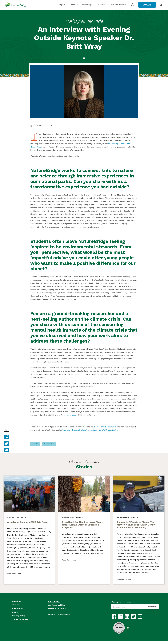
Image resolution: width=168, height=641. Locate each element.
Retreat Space (88, 5)
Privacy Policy (18, 616)
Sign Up (152, 607)
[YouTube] (140, 616)
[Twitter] (133, 616)
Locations (74, 5)
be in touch (72, 415)
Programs (62, 5)
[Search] (161, 4)
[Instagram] (120, 616)
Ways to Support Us (118, 5)
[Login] (132, 5)
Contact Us (17, 608)
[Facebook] (113, 616)
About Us (102, 5)
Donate (147, 5)
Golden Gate (49, 444)
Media (15, 612)
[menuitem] (62, 5)
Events (35, 444)
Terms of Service (20, 619)
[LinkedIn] (126, 616)
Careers (16, 605)
